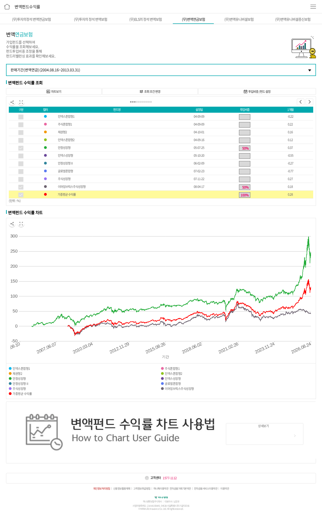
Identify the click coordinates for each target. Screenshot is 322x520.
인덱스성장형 (65, 155)
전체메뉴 (313, 7)
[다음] (309, 102)
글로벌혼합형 (65, 171)
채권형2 (62, 132)
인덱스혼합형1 (66, 116)
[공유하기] (12, 102)
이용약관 (224, 488)
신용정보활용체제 (121, 488)
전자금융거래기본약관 (180, 488)
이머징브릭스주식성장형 (72, 186)
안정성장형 (64, 147)
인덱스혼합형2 (66, 140)
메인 (7, 6)
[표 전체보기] (21, 102)
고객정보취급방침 (141, 488)
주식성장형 (64, 179)
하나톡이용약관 (161, 488)
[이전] (300, 102)
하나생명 (161, 497)
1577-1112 (170, 478)
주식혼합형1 (65, 124)
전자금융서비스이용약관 (206, 488)
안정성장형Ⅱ (65, 163)
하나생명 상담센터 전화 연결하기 (147, 478)
